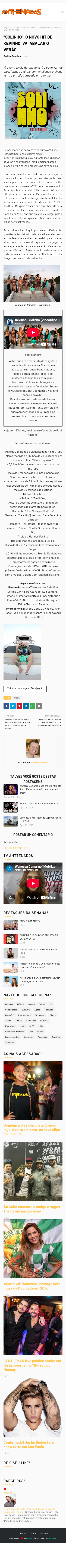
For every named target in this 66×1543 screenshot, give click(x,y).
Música (20, 27)
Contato (44, 1533)
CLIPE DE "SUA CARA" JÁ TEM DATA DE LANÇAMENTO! (39, 937)
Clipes (53, 1015)
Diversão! (9, 1015)
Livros (40, 1031)
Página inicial (9, 27)
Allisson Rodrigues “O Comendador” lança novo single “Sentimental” (40, 965)
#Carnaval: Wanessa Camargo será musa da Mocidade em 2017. (32, 1285)
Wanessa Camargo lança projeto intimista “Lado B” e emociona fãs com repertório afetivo (40, 789)
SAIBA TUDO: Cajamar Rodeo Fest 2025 (39, 803)
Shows (42, 1004)
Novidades (31, 1020)
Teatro (8, 1020)
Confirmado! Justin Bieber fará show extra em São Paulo (29, 1444)
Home (23, 1533)
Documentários (12, 1037)
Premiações (40, 1015)
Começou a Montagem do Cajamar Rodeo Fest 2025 (40, 819)
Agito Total (9, 1492)
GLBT (31, 1026)
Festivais (49, 1009)
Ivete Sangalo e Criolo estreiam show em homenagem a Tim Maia (40, 979)
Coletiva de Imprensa (14, 1031)
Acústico (56, 1037)
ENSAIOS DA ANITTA (30, 921)
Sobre (33, 1533)
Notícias (9, 1004)
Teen (31, 1031)
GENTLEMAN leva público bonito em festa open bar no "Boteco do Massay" (32, 1365)
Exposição (43, 1037)
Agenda (31, 1004)
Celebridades (11, 1009)
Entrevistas (10, 1026)
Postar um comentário (16, 847)
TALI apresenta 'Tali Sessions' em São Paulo (38, 951)
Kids (41, 1026)
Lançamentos (24, 1015)
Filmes (18, 1020)
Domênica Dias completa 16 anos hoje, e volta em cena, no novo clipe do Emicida (32, 1129)
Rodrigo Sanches (12, 56)
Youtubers (9, 1042)
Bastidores (28, 1037)
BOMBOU (26, 1009)
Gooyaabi (52, 1538)
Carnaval (44, 1020)
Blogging (30, 1538)
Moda (22, 1026)
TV (51, 1004)
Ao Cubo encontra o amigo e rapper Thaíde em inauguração (32, 1208)
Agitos (37, 1009)
